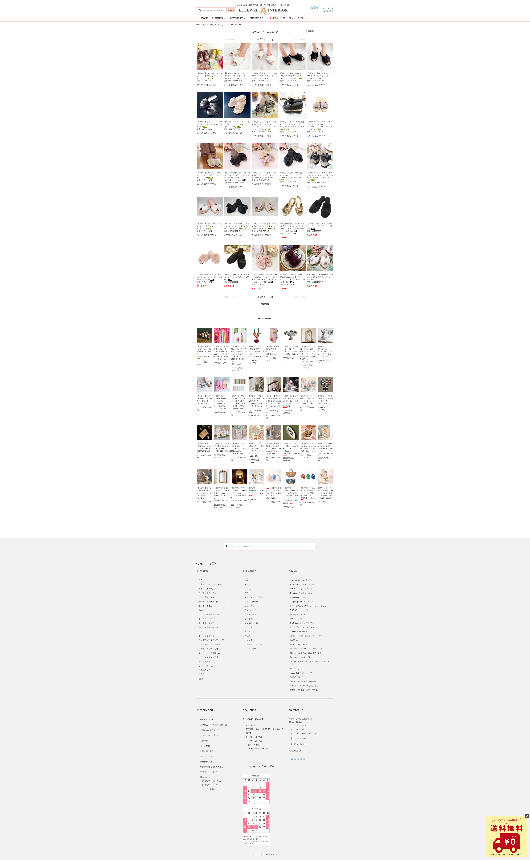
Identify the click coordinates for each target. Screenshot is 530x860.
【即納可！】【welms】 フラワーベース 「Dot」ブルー (256, 491)
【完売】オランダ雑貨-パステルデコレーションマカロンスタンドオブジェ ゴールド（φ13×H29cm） (325, 493)
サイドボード (250, 614)
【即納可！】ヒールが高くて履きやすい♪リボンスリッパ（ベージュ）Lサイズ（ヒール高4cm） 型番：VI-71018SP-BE (264, 176)
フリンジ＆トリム (206, 666)
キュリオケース (251, 623)
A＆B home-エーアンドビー (302, 584)
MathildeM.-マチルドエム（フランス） (307, 653)
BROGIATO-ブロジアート (301, 589)
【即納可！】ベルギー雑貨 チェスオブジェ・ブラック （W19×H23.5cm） (325, 399)
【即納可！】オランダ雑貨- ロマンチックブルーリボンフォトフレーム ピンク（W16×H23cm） (239, 449)
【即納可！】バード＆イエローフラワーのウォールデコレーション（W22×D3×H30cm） (325, 449)
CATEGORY (236, 18)
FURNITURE (256, 18)
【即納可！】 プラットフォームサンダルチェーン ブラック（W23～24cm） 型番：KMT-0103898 (209, 125)
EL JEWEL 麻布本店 (253, 719)
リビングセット (251, 606)
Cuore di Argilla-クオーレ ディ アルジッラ (308, 606)
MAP (249, 733)
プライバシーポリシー (210, 772)
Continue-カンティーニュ (301, 593)
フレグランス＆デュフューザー (212, 640)
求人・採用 (299, 744)
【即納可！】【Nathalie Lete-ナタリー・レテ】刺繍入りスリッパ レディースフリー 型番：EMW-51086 (209, 77)
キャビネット (250, 619)
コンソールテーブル (253, 644)
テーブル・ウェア (206, 623)
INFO (301, 18)
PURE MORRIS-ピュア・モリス (304, 690)
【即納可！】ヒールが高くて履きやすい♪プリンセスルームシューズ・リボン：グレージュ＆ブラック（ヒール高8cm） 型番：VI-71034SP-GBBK (264, 127)
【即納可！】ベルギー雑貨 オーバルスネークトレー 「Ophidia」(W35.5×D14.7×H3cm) (291, 449)
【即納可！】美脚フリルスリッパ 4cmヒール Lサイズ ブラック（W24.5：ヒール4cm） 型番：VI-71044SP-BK (319, 77)
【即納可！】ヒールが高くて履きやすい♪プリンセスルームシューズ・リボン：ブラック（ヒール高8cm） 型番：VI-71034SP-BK (291, 127)
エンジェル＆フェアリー (209, 657)
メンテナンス (208, 789)
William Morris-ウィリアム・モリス (305, 686)
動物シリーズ (204, 610)
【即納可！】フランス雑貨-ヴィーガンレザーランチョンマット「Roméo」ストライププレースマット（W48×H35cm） (239, 402)
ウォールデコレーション (209, 644)
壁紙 (201, 678)
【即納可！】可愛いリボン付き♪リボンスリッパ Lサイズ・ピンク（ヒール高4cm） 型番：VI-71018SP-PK (210, 227)
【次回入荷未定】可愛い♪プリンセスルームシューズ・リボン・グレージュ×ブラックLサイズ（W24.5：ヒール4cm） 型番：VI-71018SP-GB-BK (237, 178)
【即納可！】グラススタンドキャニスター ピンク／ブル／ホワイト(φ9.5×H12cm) (273, 493)
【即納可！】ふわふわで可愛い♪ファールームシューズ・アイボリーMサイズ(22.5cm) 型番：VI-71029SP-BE (210, 176)
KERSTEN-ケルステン (299, 644)
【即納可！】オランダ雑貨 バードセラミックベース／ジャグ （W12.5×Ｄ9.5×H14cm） (204, 493)
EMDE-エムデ (296, 619)
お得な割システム (208, 751)
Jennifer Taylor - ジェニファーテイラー (307, 636)
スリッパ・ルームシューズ (231, 24)
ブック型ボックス (206, 597)
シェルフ (248, 627)
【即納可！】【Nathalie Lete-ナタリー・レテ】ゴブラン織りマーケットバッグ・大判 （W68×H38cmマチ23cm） (291, 495)
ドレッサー (249, 640)
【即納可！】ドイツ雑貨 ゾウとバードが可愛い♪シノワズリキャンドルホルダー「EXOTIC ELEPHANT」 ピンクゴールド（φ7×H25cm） (239, 355)
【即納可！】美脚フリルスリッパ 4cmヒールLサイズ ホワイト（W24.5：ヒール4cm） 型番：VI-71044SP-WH (236, 77)
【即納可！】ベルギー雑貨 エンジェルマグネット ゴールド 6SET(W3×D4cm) (204, 447)
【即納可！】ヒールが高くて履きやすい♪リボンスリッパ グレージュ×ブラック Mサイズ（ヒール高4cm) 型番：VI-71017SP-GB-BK (320, 178)
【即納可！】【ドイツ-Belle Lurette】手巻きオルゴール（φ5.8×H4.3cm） (204, 399)
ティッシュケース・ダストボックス (214, 601)
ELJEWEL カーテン (210, 785)
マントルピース (251, 649)
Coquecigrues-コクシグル (301, 601)
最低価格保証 (206, 761)
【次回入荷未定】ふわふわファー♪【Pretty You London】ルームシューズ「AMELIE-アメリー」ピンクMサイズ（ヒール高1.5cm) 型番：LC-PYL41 (265, 280)
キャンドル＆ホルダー (208, 589)
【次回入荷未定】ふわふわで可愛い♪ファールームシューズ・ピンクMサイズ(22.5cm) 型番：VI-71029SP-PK (209, 278)
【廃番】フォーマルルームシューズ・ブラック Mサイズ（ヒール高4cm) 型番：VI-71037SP (319, 227)
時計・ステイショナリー (209, 627)
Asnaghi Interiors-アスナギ (301, 580)
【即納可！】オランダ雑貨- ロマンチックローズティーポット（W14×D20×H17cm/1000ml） (222, 447)
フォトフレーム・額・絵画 (210, 584)
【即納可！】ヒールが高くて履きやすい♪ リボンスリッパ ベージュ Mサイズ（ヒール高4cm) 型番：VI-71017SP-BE (264, 227)
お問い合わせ (300, 738)
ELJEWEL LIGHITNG (211, 781)
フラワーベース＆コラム (209, 653)
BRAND (287, 18)
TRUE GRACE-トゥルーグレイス (304, 681)
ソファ (247, 580)
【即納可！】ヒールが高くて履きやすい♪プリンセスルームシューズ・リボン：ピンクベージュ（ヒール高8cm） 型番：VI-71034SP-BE (319, 127)
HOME (204, 18)
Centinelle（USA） (298, 597)
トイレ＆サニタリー (207, 636)
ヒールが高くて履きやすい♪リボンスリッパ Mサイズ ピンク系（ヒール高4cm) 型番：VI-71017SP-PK (320, 278)
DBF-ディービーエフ (299, 610)
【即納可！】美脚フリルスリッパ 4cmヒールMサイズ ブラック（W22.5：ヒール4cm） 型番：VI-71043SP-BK (291, 77)
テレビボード (250, 610)
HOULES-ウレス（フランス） (303, 627)
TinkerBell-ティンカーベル (301, 673)
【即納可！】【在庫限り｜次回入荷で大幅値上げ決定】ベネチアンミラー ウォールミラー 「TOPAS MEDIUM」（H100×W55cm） (308, 354)
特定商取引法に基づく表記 (211, 767)
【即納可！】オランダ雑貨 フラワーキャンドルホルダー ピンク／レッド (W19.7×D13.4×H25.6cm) (256, 351)
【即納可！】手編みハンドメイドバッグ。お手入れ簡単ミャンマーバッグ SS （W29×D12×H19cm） (308, 493)
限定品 (202, 674)
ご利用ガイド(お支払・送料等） (214, 725)
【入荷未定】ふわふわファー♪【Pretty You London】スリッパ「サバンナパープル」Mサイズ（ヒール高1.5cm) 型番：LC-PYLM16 (292, 280)
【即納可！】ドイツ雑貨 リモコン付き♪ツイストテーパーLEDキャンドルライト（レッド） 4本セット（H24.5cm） (221, 353)
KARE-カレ (295, 640)
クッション (203, 631)
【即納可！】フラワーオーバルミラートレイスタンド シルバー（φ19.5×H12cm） (291, 350)
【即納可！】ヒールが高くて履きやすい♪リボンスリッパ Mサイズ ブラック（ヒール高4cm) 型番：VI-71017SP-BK (237, 227)
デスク (247, 593)
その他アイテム (205, 670)
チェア (247, 584)
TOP (198, 24)
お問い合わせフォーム (210, 730)
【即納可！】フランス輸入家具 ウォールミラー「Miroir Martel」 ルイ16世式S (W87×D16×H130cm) (222, 494)
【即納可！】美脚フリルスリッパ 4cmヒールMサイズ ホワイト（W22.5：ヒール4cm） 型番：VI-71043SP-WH (264, 77)
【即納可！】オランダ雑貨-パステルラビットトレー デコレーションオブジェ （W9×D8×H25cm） (273, 449)
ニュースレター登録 (209, 735)
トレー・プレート (206, 619)
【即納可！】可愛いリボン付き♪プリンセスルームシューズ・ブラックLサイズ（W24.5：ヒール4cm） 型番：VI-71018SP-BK (292, 177)
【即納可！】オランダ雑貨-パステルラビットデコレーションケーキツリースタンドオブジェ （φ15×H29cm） (256, 450)
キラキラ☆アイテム (207, 593)
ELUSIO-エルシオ (298, 614)
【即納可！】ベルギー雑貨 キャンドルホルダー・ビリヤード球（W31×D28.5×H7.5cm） (205, 351)
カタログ (204, 740)
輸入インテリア (210, 24)
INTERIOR (217, 18)
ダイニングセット (252, 601)
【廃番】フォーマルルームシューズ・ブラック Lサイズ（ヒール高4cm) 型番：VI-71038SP (236, 278)
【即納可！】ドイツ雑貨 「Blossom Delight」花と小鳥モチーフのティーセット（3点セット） (290, 401)
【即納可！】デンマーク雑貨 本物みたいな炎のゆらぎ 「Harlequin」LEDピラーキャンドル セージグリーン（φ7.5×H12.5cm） (256, 403)
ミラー (202, 580)
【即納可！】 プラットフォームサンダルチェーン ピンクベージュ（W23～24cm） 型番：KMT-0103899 (237, 125)
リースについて (207, 756)
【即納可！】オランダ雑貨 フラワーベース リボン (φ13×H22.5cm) (273, 350)
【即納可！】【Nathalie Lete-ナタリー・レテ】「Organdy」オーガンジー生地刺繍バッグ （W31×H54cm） (222, 402)
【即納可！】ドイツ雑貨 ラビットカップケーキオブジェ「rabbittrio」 (308, 399)
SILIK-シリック (296, 669)
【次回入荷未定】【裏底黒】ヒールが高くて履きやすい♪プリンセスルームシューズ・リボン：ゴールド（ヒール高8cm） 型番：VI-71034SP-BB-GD (292, 229)
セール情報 (205, 746)
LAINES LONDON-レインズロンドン (306, 649)
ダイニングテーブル (253, 597)
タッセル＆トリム (206, 661)
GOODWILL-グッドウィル (301, 623)
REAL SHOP (249, 710)
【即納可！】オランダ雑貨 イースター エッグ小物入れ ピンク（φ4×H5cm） (308, 447)
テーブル (248, 589)
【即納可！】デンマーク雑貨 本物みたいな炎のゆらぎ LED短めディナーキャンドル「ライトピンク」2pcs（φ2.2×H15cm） (273, 403)
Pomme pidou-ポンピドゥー (302, 657)
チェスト (248, 636)
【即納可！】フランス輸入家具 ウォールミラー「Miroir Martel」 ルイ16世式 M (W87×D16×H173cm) (239, 494)
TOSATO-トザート (298, 677)
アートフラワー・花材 (208, 649)
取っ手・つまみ (205, 606)
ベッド (247, 631)
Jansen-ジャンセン (298, 631)
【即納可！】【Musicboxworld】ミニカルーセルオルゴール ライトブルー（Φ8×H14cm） (325, 351)
